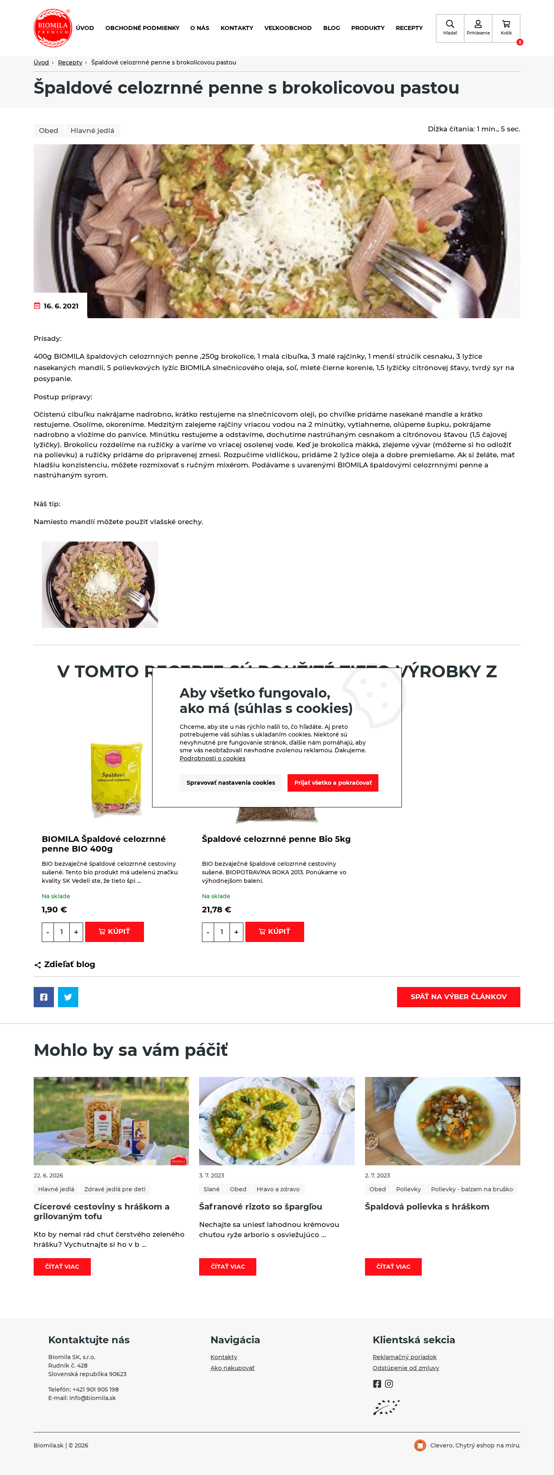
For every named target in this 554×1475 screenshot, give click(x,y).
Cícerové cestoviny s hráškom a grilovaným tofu (102, 1211)
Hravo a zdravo (278, 1189)
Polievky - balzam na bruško (472, 1189)
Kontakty (237, 28)
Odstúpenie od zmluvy (406, 1368)
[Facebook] (377, 1385)
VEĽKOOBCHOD (288, 28)
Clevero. (442, 1445)
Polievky (408, 1189)
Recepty (409, 28)
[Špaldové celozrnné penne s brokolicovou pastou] (277, 230)
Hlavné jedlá (92, 130)
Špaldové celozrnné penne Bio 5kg (276, 839)
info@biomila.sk (92, 1398)
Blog (331, 28)
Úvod (85, 28)
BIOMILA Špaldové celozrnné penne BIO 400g (104, 844)
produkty (367, 28)
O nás (199, 28)
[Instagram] (388, 1385)
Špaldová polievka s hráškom (427, 1207)
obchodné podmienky (142, 28)
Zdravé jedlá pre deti (115, 1189)
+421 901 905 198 (96, 1389)
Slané (212, 1189)
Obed (48, 130)
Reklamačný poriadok (405, 1357)
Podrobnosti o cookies (212, 758)
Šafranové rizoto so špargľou (260, 1207)
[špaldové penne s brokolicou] (100, 585)
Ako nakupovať (232, 1368)
